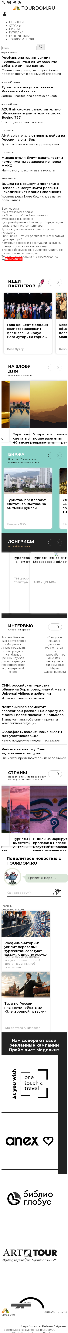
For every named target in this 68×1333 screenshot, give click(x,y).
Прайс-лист (22, 1050)
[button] (51, 282)
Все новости (10, 208)
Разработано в (43, 1326)
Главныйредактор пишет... (14, 907)
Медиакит (47, 1050)
